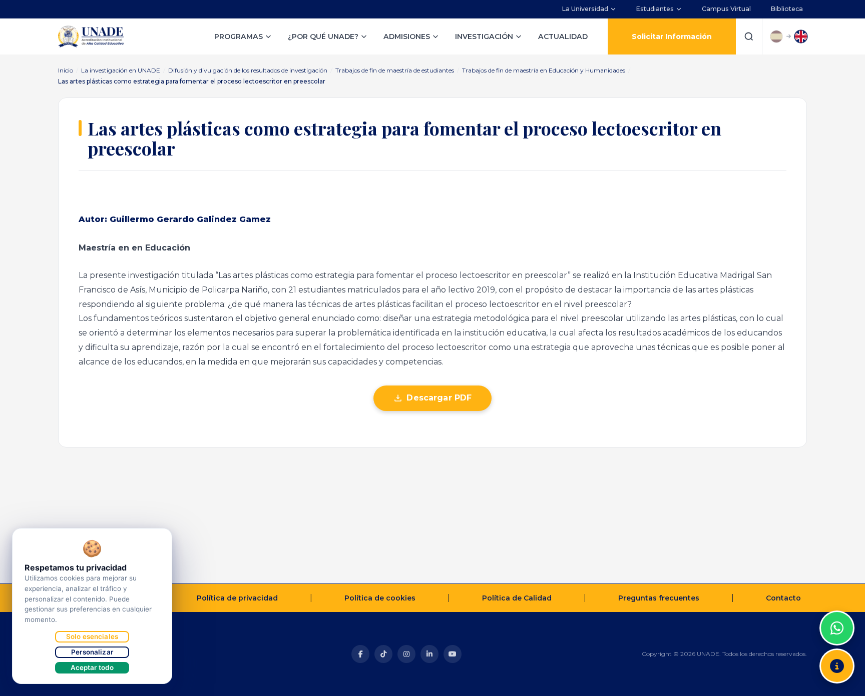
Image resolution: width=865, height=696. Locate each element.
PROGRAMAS (238, 36)
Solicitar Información (672, 36)
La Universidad (585, 8)
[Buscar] (749, 36)
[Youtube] (453, 654)
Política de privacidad (237, 598)
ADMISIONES (406, 36)
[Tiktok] (383, 654)
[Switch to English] (801, 36)
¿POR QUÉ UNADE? (323, 36)
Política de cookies (379, 598)
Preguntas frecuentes (658, 598)
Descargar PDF (439, 397)
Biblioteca (787, 8)
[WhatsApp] (837, 628)
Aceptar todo (92, 668)
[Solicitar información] (837, 666)
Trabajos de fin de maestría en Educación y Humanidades (543, 70)
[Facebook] (360, 654)
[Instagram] (406, 654)
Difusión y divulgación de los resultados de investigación (247, 70)
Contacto (783, 598)
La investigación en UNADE (120, 70)
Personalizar (92, 652)
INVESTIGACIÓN (484, 36)
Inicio (65, 70)
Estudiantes (655, 8)
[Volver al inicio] (837, 603)
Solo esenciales (92, 636)
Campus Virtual (726, 8)
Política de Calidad (517, 598)
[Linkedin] (429, 654)
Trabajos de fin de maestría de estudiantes (394, 70)
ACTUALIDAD (563, 36)
